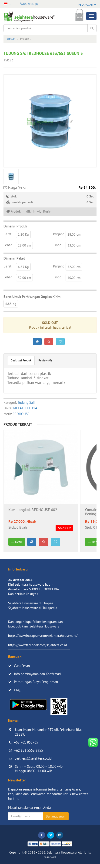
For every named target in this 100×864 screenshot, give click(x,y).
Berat (7, 234)
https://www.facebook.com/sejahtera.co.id (37, 645)
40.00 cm (73, 278)
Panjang (58, 234)
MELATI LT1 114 (25, 408)
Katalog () (30, 4)
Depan (11, 39)
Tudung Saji (26, 402)
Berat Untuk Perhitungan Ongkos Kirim (31, 296)
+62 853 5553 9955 (28, 750)
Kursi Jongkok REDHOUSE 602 (32, 510)
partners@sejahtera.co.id (33, 758)
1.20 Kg (23, 234)
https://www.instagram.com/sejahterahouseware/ (42, 636)
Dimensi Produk (15, 226)
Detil (18, 542)
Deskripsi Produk (20, 360)
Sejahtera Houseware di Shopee (30, 603)
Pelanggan (86, 4)
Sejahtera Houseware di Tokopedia (32, 608)
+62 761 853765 (26, 742)
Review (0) (45, 360)
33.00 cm (73, 245)
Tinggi (57, 245)
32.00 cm (73, 267)
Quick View (40, 479)
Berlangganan (56, 816)
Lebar (7, 245)
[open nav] (91, 16)
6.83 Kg (23, 267)
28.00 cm (73, 234)
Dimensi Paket (14, 258)
